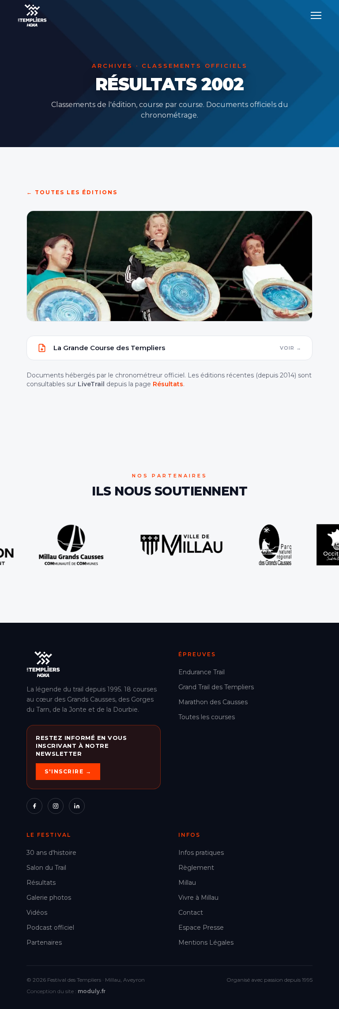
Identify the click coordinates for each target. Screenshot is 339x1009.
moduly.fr (91, 991)
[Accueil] (32, 15)
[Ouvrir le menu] (316, 15)
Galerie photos (48, 898)
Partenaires (44, 942)
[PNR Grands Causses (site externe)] (212, 544)
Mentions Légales (206, 942)
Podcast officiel (50, 927)
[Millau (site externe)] (118, 545)
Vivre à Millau (198, 898)
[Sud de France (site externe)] (274, 544)
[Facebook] (34, 806)
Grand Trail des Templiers (216, 687)
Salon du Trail (46, 868)
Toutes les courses (206, 717)
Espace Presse (201, 927)
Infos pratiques (201, 853)
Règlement (196, 868)
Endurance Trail (201, 672)
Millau (187, 883)
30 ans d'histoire (51, 853)
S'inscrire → (68, 771)
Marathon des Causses (213, 702)
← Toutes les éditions (71, 192)
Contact (190, 913)
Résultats (168, 384)
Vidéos (36, 913)
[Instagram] (56, 806)
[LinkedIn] (77, 806)
